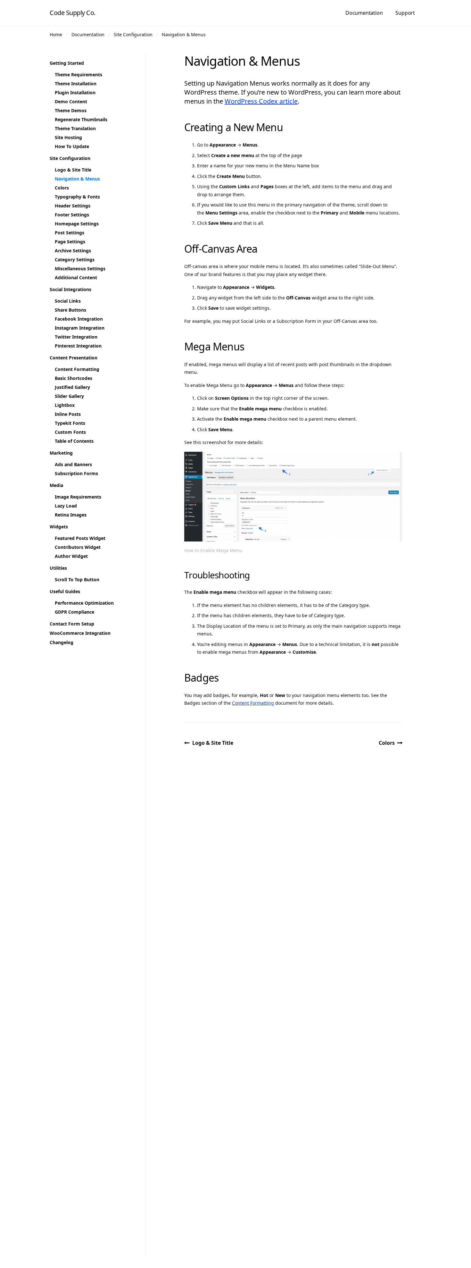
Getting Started (67, 63)
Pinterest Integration (78, 346)
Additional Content (76, 277)
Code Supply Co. (72, 12)
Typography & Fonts (77, 197)
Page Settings (70, 242)
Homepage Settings (77, 224)
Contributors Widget (78, 547)
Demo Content (71, 101)
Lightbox (65, 405)
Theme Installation (75, 83)
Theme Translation (75, 128)
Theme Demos (71, 110)
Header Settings (72, 206)
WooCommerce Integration (80, 633)
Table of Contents (74, 441)
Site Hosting (68, 137)
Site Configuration (133, 34)
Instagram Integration (79, 328)
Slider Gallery (69, 396)
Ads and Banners (73, 464)
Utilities (58, 568)
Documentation (364, 12)
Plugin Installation (75, 92)
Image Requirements (78, 497)
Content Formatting (253, 703)
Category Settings (75, 259)
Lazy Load (66, 506)
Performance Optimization (84, 603)
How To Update (72, 146)
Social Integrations (70, 289)
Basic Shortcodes (73, 378)
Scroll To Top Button (77, 579)
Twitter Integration (76, 337)
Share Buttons (70, 310)
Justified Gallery (72, 387)
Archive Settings (73, 251)
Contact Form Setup (72, 624)
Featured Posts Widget (80, 538)
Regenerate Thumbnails (81, 119)
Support (405, 12)
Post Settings (69, 233)
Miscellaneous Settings (80, 268)
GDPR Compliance (74, 612)
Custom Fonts (70, 432)
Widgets (59, 527)
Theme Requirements (78, 74)
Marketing (61, 453)
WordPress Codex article (261, 101)
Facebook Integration (79, 319)
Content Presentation (73, 358)
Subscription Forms (76, 473)
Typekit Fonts (70, 423)
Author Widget (71, 556)
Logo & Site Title (212, 742)
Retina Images (71, 515)
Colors (387, 742)
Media (56, 485)
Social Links (68, 301)
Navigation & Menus (184, 34)
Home (56, 34)
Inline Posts (68, 414)
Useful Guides (65, 591)
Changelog (61, 642)
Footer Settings (72, 215)
